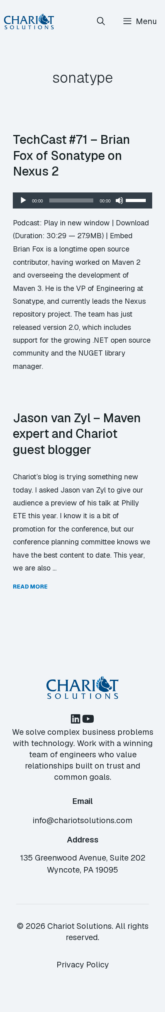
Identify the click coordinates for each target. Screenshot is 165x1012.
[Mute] (119, 200)
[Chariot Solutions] (29, 21)
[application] (82, 200)
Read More (30, 586)
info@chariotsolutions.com (82, 820)
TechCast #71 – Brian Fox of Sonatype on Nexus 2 (71, 155)
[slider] (137, 199)
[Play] (23, 200)
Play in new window (77, 222)
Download (132, 222)
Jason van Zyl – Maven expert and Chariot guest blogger (77, 434)
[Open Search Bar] (101, 21)
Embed (121, 235)
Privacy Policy (82, 964)
